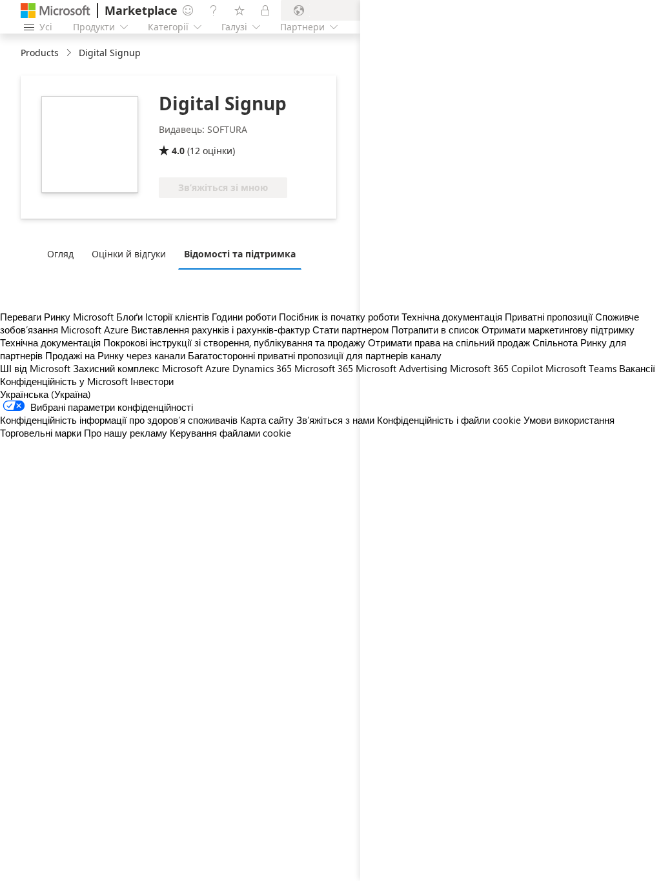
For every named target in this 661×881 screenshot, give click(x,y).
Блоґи (129, 316)
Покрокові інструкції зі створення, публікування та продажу (234, 342)
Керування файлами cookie (230, 432)
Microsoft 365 (323, 368)
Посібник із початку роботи (339, 316)
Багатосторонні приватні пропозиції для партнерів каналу (315, 355)
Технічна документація (50, 342)
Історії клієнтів (177, 316)
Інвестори (152, 381)
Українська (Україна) (45, 394)
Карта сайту (267, 419)
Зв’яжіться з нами (335, 419)
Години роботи (244, 316)
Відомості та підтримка (240, 254)
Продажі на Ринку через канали (115, 355)
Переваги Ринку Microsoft (57, 316)
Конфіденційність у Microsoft (64, 381)
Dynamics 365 (262, 368)
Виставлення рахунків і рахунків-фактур (220, 329)
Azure (217, 368)
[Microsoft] (55, 10)
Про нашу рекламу (125, 432)
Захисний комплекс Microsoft (138, 368)
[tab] (63, 253)
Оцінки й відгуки (129, 254)
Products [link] (40, 52)
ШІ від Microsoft (35, 368)
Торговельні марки (40, 432)
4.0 (178, 150)
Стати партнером (350, 329)
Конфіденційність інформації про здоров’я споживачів (119, 419)
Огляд (60, 254)
